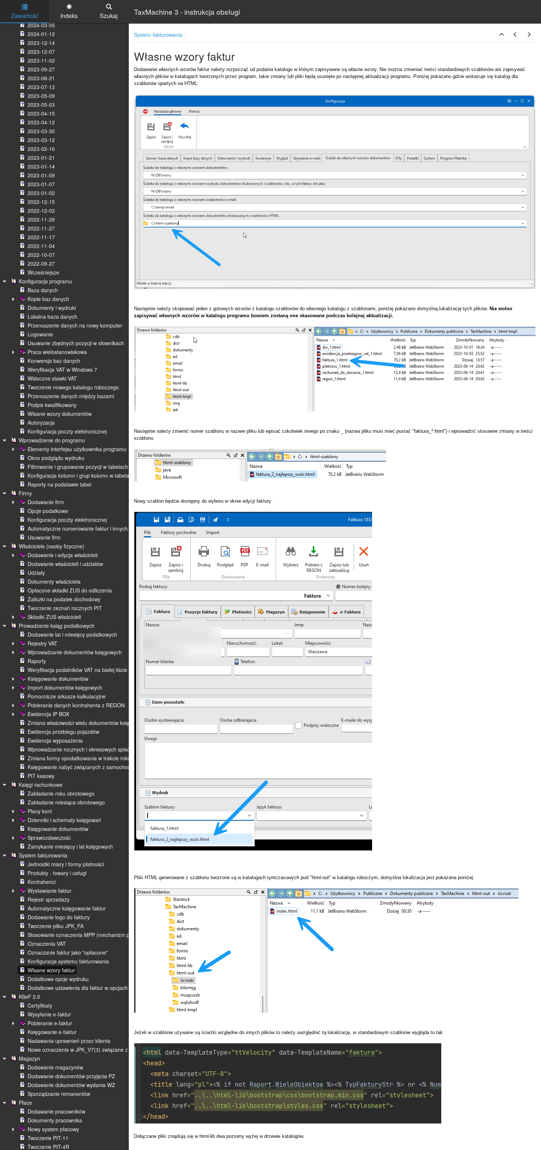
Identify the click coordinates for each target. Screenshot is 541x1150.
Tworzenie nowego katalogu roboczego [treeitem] (73, 387)
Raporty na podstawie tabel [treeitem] (59, 484)
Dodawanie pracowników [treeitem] (56, 1111)
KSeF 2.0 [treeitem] (29, 996)
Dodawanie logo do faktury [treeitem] (59, 917)
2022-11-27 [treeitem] (41, 228)
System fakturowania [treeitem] (43, 855)
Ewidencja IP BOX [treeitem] (48, 714)
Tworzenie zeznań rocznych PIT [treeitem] (65, 608)
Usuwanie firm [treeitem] (44, 537)
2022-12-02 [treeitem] (41, 210)
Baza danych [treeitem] (43, 290)
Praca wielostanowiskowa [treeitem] (57, 351)
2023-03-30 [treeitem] (41, 131)
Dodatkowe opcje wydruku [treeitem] (58, 979)
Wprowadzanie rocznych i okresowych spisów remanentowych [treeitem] (100, 749)
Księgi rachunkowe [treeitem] (41, 784)
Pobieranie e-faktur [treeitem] (50, 1023)
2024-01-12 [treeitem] (41, 34)
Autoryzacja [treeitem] (41, 422)
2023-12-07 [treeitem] (41, 51)
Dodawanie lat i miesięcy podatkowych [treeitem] (72, 634)
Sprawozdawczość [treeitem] (49, 837)
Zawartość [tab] (24, 15)
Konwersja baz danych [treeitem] (54, 360)
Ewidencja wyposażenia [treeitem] (55, 740)
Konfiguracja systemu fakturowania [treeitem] (68, 961)
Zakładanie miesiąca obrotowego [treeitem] (66, 802)
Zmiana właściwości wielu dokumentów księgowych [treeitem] (87, 722)
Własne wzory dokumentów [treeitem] (60, 413)
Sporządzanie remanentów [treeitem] (59, 1093)
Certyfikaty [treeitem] (40, 1005)
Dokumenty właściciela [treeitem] (54, 581)
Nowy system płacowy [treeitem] (53, 1129)
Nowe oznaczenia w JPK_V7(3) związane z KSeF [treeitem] (85, 1049)
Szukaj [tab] (109, 15)
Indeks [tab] (69, 15)
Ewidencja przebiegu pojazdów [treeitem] (63, 731)
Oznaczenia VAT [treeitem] (47, 943)
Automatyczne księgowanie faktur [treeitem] (67, 908)
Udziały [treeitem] (36, 572)
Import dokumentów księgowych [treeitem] (65, 687)
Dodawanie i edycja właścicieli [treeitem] (63, 555)
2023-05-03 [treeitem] (41, 104)
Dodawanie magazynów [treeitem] (55, 1067)
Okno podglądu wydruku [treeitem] (56, 457)
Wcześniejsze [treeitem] (43, 272)
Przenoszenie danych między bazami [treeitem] (71, 396)
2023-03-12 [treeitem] (41, 140)
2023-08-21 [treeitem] (41, 78)
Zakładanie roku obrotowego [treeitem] (61, 793)
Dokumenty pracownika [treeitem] (55, 1120)
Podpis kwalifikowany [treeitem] (52, 404)
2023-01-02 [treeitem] (41, 193)
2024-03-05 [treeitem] (41, 25)
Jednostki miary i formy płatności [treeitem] (66, 864)
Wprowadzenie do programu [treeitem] (52, 440)
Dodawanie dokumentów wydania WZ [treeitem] (71, 1085)
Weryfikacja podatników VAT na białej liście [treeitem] (77, 669)
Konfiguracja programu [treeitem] (45, 281)
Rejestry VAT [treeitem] (42, 643)
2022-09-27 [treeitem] (41, 263)
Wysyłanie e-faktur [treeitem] (49, 1014)
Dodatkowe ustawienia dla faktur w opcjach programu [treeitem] (90, 987)
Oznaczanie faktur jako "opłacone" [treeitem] (68, 952)
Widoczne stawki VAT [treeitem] (52, 378)
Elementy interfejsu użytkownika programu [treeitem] (77, 449)
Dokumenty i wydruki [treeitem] (52, 307)
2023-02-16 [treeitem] (41, 148)
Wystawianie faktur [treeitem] (49, 890)
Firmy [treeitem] (25, 493)
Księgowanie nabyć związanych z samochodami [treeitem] (83, 767)
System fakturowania (158, 34)
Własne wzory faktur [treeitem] (51, 970)
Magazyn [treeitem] (29, 1058)
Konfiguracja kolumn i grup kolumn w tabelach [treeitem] (81, 475)
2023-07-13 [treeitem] (41, 87)
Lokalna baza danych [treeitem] (52, 316)
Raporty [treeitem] (37, 661)
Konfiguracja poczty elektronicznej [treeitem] (67, 431)
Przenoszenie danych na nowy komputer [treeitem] (75, 325)
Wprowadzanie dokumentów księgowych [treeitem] (75, 652)
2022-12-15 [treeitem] (41, 201)
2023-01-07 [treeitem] (41, 184)
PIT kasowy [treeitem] (41, 775)
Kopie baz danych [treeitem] (48, 298)
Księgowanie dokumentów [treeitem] (58, 678)
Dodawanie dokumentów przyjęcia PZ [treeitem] (71, 1076)
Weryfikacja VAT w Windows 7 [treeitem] (62, 369)
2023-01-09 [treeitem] (41, 175)
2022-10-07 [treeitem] (41, 254)
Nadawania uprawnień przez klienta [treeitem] (69, 1040)
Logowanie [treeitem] (40, 334)
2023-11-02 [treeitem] (41, 60)
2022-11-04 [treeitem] (41, 246)
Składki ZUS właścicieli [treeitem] (54, 616)
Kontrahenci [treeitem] (42, 881)
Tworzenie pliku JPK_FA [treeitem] (56, 926)
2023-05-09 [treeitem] (41, 95)
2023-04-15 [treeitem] (41, 113)
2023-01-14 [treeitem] (41, 166)
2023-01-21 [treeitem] (41, 157)
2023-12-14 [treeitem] (41, 42)
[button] (502, 34)
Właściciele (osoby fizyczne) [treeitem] (51, 546)
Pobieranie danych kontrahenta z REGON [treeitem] (76, 705)
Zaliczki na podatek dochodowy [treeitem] (64, 599)
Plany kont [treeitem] (40, 811)
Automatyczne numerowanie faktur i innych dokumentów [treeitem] (93, 528)
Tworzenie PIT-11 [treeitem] (48, 1138)
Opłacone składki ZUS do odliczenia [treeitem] (70, 590)
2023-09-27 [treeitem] (41, 69)
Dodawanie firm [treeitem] (46, 502)
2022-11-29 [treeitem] (41, 219)
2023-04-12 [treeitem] (41, 122)
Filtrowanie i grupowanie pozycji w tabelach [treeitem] (78, 466)
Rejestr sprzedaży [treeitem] (49, 899)
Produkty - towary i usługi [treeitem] (57, 873)
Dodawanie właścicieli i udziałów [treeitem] (65, 563)
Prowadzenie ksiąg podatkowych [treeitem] (57, 625)
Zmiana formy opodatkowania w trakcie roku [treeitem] (79, 758)
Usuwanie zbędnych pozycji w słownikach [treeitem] (76, 343)
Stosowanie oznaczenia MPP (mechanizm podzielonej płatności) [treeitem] (102, 934)
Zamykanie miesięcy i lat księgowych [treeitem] (70, 846)
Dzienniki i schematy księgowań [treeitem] (64, 820)
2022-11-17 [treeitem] (41, 237)
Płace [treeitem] (25, 1102)
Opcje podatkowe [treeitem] (48, 510)
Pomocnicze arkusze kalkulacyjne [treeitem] (67, 696)
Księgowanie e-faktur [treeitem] (52, 1032)
